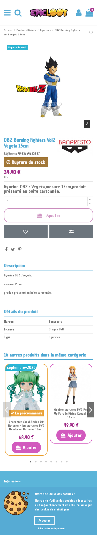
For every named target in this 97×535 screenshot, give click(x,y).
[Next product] (92, 32)
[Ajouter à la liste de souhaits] (26, 231)
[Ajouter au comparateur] (71, 231)
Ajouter (53, 215)
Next (90, 409)
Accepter (44, 520)
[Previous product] (90, 32)
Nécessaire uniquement (51, 528)
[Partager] (6, 249)
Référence (10, 154)
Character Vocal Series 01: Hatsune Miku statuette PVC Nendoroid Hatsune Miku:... (26, 425)
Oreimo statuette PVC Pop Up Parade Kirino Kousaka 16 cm (71, 413)
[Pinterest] (19, 249)
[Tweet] (13, 249)
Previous (7, 409)
